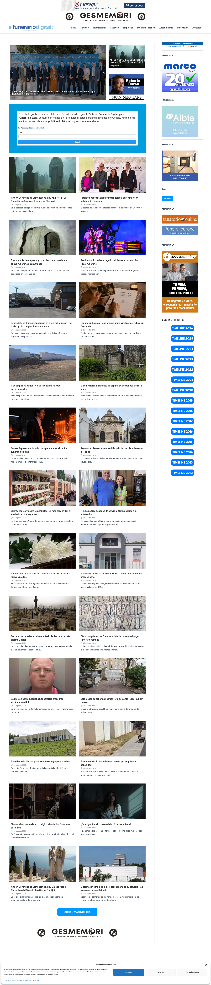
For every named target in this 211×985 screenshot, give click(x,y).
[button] (206, 964)
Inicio (73, 27)
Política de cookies (10, 980)
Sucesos (114, 27)
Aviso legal (36, 980)
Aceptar (128, 972)
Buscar (164, 189)
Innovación (182, 27)
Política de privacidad (24, 980)
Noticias (84, 27)
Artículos (196, 27)
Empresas (128, 27)
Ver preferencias (192, 972)
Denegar (160, 972)
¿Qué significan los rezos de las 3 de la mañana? (106, 824)
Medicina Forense (146, 27)
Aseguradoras (166, 27)
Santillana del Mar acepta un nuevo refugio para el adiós (40, 761)
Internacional (99, 27)
